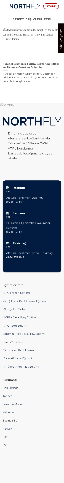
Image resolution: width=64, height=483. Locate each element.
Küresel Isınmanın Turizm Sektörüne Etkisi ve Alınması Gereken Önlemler (31, 66)
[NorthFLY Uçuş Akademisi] (25, 6)
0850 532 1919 (15, 202)
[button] (5, 6)
